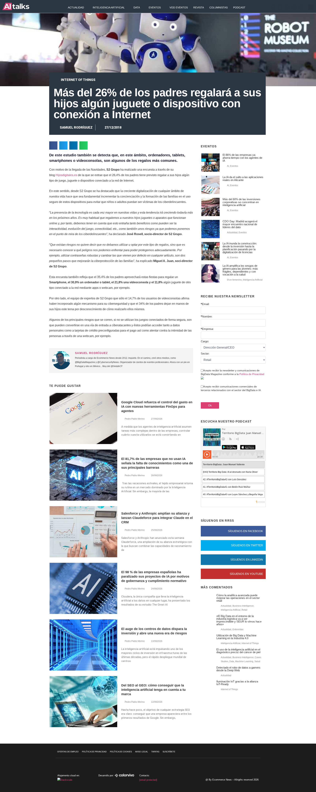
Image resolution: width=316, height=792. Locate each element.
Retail (244, 610)
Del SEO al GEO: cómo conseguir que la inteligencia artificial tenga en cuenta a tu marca (153, 690)
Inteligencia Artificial (109, 7)
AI (228, 166)
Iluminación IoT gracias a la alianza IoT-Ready (237, 683)
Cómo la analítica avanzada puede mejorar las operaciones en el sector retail (238, 598)
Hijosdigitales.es (66, 175)
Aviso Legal (141, 752)
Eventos (155, 7)
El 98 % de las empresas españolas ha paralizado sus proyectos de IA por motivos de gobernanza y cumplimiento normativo (155, 576)
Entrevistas (237, 629)
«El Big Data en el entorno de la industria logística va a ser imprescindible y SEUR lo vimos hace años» (239, 620)
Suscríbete (169, 752)
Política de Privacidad (251, 374)
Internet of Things (78, 80)
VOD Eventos (179, 7)
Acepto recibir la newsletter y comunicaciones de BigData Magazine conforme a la (232, 372)
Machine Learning (244, 661)
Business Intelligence (243, 606)
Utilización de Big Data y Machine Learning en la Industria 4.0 (236, 637)
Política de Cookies (121, 752)
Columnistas (218, 7)
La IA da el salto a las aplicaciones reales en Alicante (243, 179)
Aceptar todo (293, 764)
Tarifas (155, 752)
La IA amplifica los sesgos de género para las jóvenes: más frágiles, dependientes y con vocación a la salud (240, 270)
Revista (198, 7)
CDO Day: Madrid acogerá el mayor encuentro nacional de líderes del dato (240, 224)
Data (136, 7)
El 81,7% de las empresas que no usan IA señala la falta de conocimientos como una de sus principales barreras (157, 463)
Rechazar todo (293, 772)
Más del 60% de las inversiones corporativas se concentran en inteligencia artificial (241, 202)
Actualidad (76, 7)
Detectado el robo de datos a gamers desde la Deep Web (238, 669)
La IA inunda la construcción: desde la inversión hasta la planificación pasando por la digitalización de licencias (240, 248)
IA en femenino (234, 280)
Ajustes (294, 779)
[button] (311, 7)
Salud (257, 661)
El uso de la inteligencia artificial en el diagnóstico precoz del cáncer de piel (238, 651)
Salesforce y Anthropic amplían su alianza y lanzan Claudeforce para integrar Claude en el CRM (157, 518)
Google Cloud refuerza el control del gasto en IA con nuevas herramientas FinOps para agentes (156, 406)
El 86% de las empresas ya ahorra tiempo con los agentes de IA (242, 157)
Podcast (239, 7)
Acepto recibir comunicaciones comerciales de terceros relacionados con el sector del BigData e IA (231, 388)
